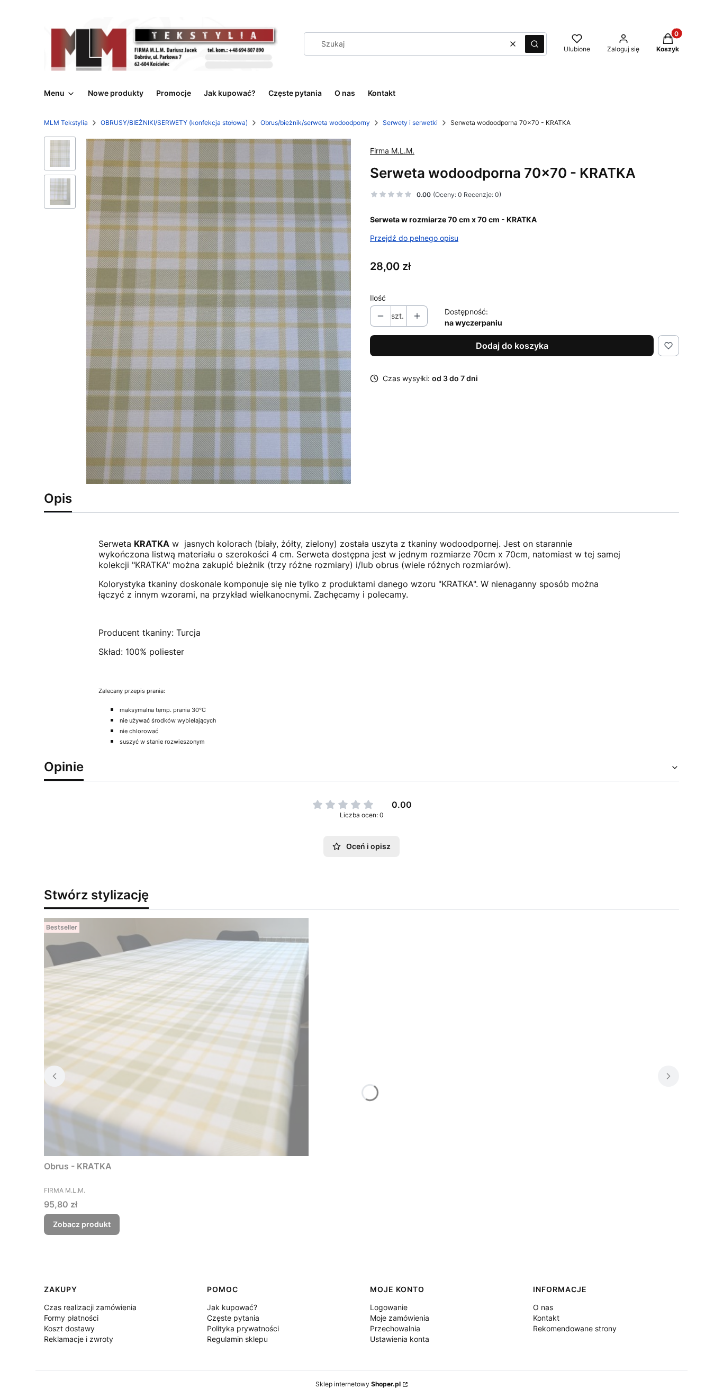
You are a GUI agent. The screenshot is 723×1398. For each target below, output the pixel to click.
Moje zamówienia (399, 1317)
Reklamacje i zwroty (78, 1338)
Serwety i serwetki (410, 123)
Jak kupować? (232, 1307)
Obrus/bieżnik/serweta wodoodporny (315, 123)
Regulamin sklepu (237, 1338)
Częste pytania (233, 1317)
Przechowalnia (395, 1328)
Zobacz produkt (82, 1224)
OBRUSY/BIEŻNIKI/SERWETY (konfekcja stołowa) (174, 123)
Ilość (378, 297)
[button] (534, 44)
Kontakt (546, 1317)
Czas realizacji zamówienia (90, 1307)
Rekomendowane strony (575, 1328)
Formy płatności (71, 1317)
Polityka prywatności (243, 1328)
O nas (543, 1307)
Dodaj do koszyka (512, 345)
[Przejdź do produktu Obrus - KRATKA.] (176, 1037)
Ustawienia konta (399, 1338)
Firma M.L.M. (392, 150)
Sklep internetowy (358, 1384)
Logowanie (389, 1307)
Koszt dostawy (69, 1328)
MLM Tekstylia (66, 123)
